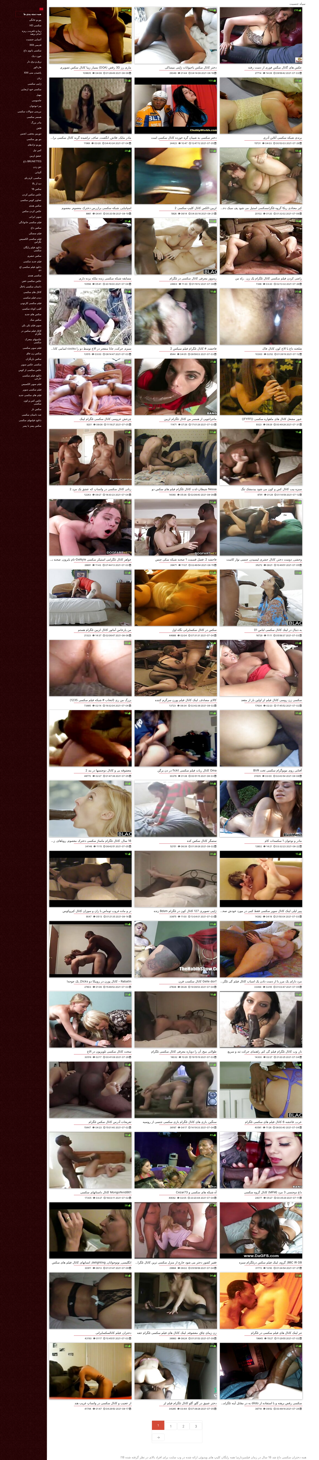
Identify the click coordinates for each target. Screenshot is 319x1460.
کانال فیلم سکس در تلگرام (31, 332)
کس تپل (37, 150)
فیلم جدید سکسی (32, 261)
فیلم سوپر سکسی (32, 347)
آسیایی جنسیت (33, 39)
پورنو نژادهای (34, 144)
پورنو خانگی (35, 19)
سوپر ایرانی (35, 216)
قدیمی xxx (35, 44)
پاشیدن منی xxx (32, 72)
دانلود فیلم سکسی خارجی (31, 377)
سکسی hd (35, 25)
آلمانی (38, 172)
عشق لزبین (35, 155)
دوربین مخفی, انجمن (30, 133)
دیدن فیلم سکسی (32, 297)
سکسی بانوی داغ (32, 50)
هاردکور (37, 67)
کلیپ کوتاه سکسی (31, 308)
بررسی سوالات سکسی (29, 111)
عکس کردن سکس (31, 211)
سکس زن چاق (33, 353)
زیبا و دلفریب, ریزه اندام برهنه (31, 32)
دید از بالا (36, 183)
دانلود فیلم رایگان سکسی (32, 249)
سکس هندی (35, 205)
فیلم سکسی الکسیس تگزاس (30, 240)
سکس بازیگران (33, 358)
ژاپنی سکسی (34, 83)
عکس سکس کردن (31, 194)
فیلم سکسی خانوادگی (30, 222)
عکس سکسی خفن (31, 280)
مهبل (38, 94)
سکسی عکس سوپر (31, 364)
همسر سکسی (34, 116)
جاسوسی (36, 100)
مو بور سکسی (34, 139)
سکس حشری (34, 255)
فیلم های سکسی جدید (30, 395)
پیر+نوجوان (35, 105)
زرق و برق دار (34, 61)
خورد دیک (36, 55)
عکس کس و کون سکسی (32, 402)
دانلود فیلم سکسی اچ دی (30, 268)
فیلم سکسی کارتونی (30, 303)
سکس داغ (36, 227)
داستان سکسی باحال (30, 286)
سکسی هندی (34, 275)
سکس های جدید (33, 314)
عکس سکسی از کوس (29, 369)
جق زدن (37, 166)
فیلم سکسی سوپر (32, 389)
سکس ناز (36, 409)
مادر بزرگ (36, 122)
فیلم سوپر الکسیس (31, 383)
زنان (39, 78)
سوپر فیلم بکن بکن (31, 325)
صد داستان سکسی (31, 414)
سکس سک (35, 319)
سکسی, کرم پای (32, 177)
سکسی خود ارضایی (31, 89)
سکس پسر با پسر (32, 425)
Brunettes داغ (32, 161)
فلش (38, 128)
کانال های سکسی (32, 292)
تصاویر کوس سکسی (30, 200)
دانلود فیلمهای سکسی (30, 420)
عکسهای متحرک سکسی (33, 341)
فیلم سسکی (35, 233)
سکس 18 (36, 188)
